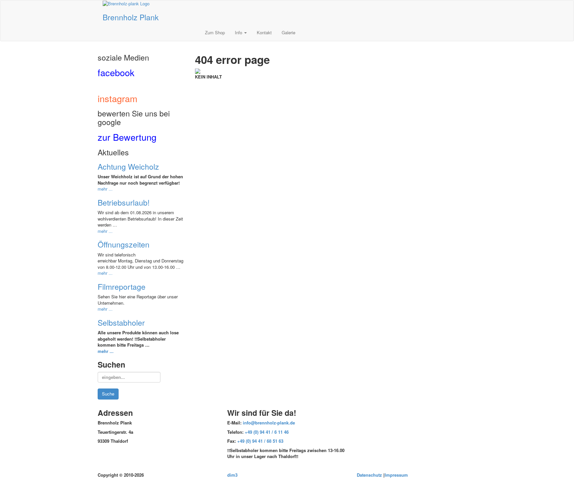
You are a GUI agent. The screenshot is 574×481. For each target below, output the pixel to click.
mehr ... (105, 189)
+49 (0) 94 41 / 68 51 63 (260, 441)
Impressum (396, 475)
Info (239, 32)
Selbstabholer (121, 322)
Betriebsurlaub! (123, 202)
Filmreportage (121, 286)
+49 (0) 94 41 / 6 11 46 (267, 432)
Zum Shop (215, 32)
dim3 (232, 475)
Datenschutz (369, 475)
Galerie (288, 32)
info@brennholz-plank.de (269, 422)
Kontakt (264, 32)
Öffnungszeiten (123, 244)
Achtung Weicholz (128, 166)
